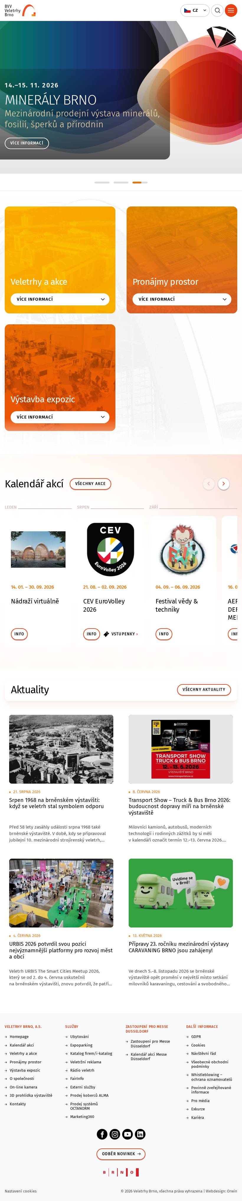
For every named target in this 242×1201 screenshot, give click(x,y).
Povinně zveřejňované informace (211, 1090)
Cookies (198, 1045)
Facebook (102, 1134)
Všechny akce (90, 483)
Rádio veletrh (82, 1070)
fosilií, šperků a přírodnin (54, 124)
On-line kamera (23, 1087)
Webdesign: (216, 1191)
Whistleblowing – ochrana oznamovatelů (211, 1077)
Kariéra (197, 1118)
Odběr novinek (118, 1154)
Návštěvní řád (203, 1054)
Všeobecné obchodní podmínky (209, 1064)
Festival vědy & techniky (177, 605)
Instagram (114, 1134)
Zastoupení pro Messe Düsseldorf (150, 1043)
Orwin (232, 1191)
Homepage (19, 1037)
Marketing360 (82, 1117)
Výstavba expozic (43, 399)
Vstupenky (123, 634)
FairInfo (77, 1079)
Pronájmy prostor (166, 281)
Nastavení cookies (21, 1191)
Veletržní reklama (85, 1062)
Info (19, 634)
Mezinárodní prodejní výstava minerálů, (82, 113)
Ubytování (79, 1037)
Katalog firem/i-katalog (91, 1054)
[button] (195, 10)
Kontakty (18, 1104)
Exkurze (198, 1109)
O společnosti (22, 1079)
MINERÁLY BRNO (50, 100)
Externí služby (82, 1087)
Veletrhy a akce (39, 281)
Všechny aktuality (204, 689)
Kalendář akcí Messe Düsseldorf (149, 1056)
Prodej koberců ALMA (89, 1095)
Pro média (200, 1101)
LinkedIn (140, 1134)
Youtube (127, 1134)
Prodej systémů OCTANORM (84, 1106)
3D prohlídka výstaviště (31, 1095)
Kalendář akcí (22, 1045)
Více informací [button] (35, 299)
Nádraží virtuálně (35, 601)
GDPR (196, 1037)
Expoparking (81, 1045)
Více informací (26, 143)
